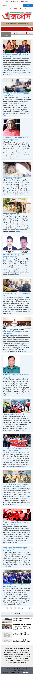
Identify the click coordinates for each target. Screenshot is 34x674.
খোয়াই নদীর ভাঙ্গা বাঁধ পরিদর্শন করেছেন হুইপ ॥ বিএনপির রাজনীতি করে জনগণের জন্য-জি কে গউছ (22, 627)
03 (15, 609)
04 (19, 609)
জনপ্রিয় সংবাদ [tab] (17, 616)
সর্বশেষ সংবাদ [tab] (17, 613)
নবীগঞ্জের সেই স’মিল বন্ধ (11, 214)
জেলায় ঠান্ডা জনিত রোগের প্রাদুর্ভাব (14, 414)
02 (11, 609)
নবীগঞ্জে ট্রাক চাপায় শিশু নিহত (12, 178)
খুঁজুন (28, 5)
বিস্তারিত (10, 75)
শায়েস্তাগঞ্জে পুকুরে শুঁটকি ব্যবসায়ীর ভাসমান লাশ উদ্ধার (21, 634)
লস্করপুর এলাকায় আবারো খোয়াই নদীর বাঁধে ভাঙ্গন (22, 619)
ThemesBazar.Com (25, 672)
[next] (23, 609)
